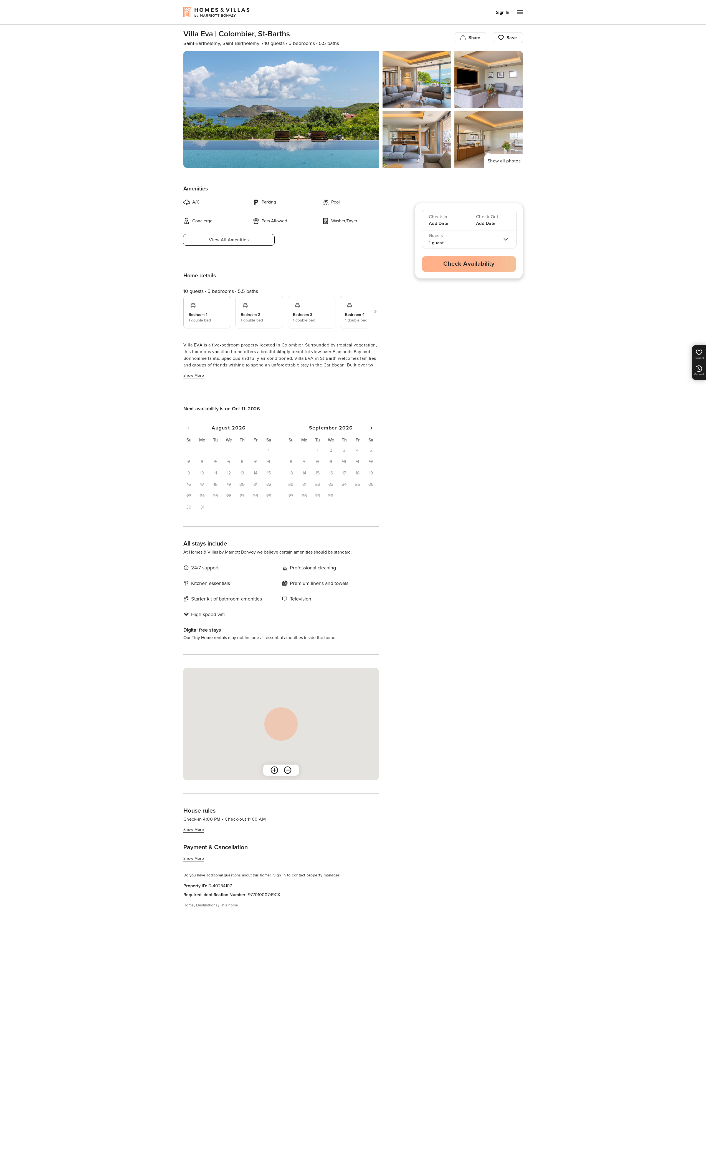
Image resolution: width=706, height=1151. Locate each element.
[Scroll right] (375, 311)
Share (474, 38)
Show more (193, 375)
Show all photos (504, 161)
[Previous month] (188, 428)
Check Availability (468, 264)
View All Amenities (229, 240)
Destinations (206, 905)
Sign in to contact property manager (306, 875)
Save (512, 38)
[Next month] (371, 428)
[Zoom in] (274, 770)
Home (188, 905)
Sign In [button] (502, 12)
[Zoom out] (287, 770)
